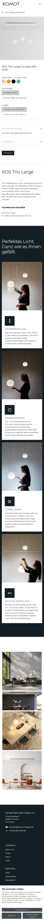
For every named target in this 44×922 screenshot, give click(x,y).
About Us (10, 849)
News (8, 857)
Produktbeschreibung (12, 128)
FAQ (8, 873)
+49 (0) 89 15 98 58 (17, 830)
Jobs (8, 860)
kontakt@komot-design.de (21, 827)
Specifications (8, 141)
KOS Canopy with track (15, 12)
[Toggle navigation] (40, 4)
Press (8, 853)
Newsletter (10, 880)
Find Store (8, 153)
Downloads (11, 876)
